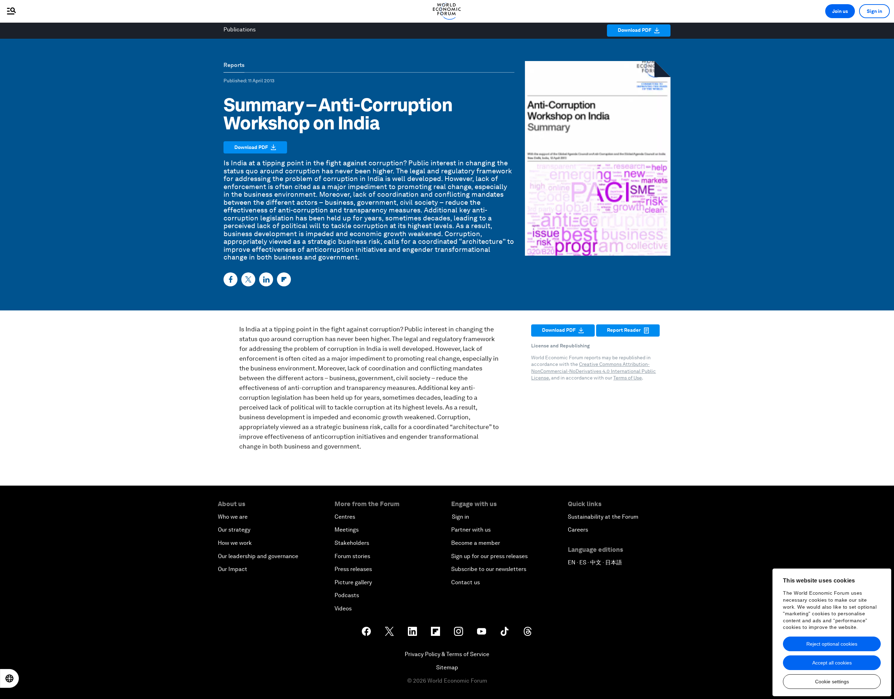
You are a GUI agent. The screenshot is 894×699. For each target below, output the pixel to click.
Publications (240, 29)
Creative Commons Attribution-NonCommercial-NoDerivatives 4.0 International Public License (593, 371)
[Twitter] (248, 279)
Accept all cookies (832, 663)
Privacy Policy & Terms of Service (447, 654)
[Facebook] (230, 279)
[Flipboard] (284, 279)
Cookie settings (832, 681)
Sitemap (447, 667)
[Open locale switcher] (9, 678)
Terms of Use (627, 378)
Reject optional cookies (831, 644)
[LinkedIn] (266, 279)
